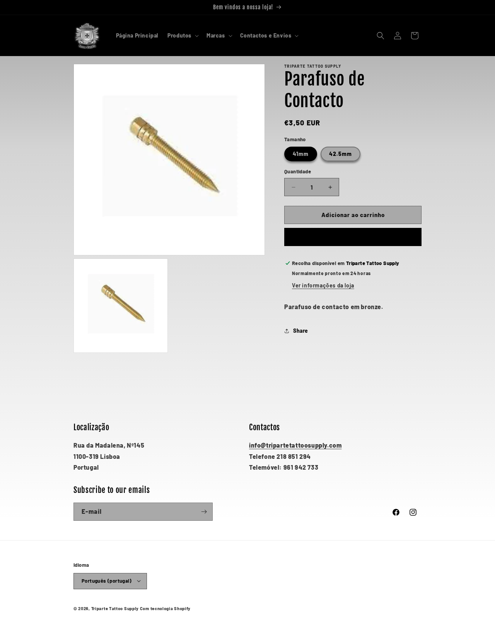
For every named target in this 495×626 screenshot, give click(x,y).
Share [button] (300, 330)
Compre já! (353, 237)
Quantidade (297, 172)
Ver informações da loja (323, 285)
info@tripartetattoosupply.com (295, 445)
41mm (301, 154)
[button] (182, 35)
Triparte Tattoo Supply (115, 608)
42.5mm (340, 154)
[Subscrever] (203, 512)
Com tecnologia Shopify (165, 608)
